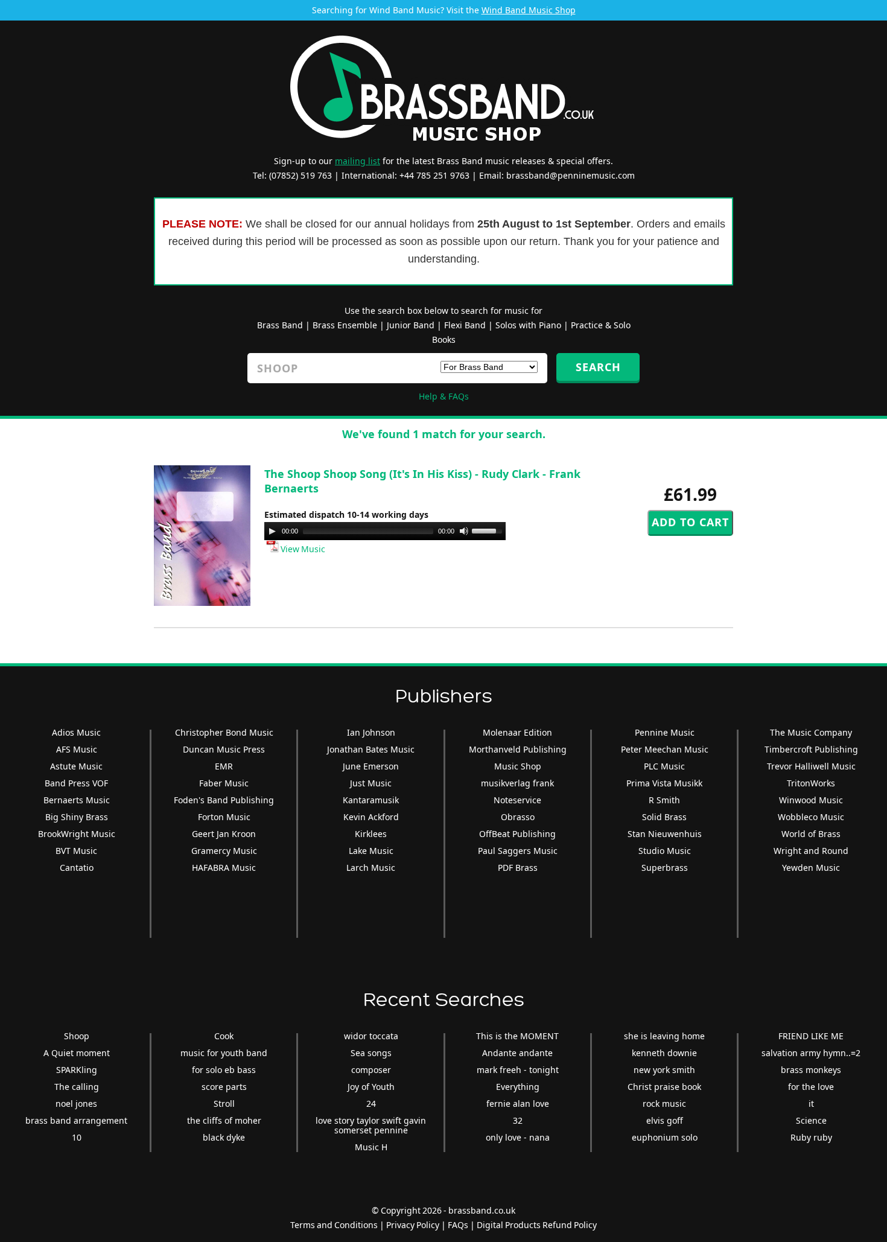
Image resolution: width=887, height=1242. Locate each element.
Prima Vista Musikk (664, 783)
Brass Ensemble (345, 325)
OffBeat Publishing (517, 833)
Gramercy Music (224, 850)
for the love (811, 1086)
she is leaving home (664, 1036)
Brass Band (280, 325)
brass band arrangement (76, 1120)
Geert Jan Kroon (224, 833)
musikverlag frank (517, 783)
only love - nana (518, 1137)
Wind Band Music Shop (529, 10)
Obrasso (518, 817)
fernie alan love (517, 1103)
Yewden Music (811, 867)
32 (518, 1120)
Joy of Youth (371, 1086)
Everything (517, 1086)
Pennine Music (665, 732)
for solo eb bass (224, 1069)
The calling (76, 1086)
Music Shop (517, 766)
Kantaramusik (371, 800)
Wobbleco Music (811, 817)
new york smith (664, 1069)
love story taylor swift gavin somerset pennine (371, 1125)
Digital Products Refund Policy (537, 1225)
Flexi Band (465, 325)
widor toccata (371, 1036)
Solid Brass (664, 817)
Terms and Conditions (334, 1225)
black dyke (224, 1137)
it (811, 1103)
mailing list (357, 161)
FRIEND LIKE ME (811, 1036)
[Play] (272, 531)
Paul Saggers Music (518, 850)
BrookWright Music (76, 833)
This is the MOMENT (517, 1036)
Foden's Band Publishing (224, 800)
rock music (664, 1103)
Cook (224, 1036)
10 (76, 1137)
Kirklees (371, 833)
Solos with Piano (528, 325)
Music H (371, 1147)
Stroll (224, 1103)
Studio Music (664, 850)
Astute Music (76, 766)
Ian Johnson (371, 732)
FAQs (458, 1225)
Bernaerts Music (76, 800)
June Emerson (371, 766)
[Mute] (464, 531)
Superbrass (664, 867)
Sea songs (371, 1053)
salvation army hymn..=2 (810, 1053)
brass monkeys (811, 1069)
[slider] (489, 530)
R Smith (664, 800)
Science (811, 1120)
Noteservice (517, 800)
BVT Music (76, 850)
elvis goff (664, 1120)
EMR (224, 766)
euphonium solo (665, 1137)
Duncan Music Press (224, 749)
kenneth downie (664, 1053)
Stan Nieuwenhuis (665, 833)
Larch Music (370, 867)
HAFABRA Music (224, 867)
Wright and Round (811, 850)
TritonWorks (811, 783)
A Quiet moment (76, 1053)
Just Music (371, 783)
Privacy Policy (412, 1225)
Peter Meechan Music (664, 749)
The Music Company (811, 732)
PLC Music (664, 766)
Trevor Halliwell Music (811, 766)
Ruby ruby (811, 1137)
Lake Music (371, 850)
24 (371, 1103)
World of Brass (811, 833)
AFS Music (76, 749)
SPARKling (76, 1069)
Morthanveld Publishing (518, 749)
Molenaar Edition (517, 732)
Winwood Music (811, 800)
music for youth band (223, 1053)
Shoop (76, 1036)
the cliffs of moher (224, 1120)
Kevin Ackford (371, 817)
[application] (385, 531)
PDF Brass (518, 867)
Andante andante (517, 1053)
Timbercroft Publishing (811, 749)
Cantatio (77, 867)
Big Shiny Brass (76, 817)
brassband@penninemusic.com (570, 175)
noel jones (76, 1103)
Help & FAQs (444, 396)
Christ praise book (664, 1086)
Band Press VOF (76, 783)
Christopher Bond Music (224, 732)
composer (371, 1069)
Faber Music (224, 783)
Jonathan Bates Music (371, 749)
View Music (302, 549)
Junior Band (410, 325)
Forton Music (224, 817)
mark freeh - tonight (518, 1069)
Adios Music (76, 732)
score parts (224, 1086)
